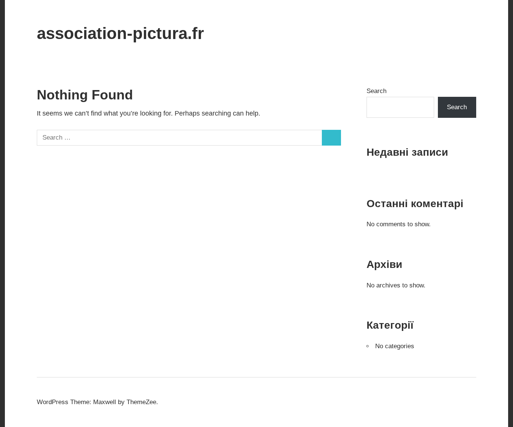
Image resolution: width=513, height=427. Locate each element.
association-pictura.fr (120, 33)
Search (376, 91)
